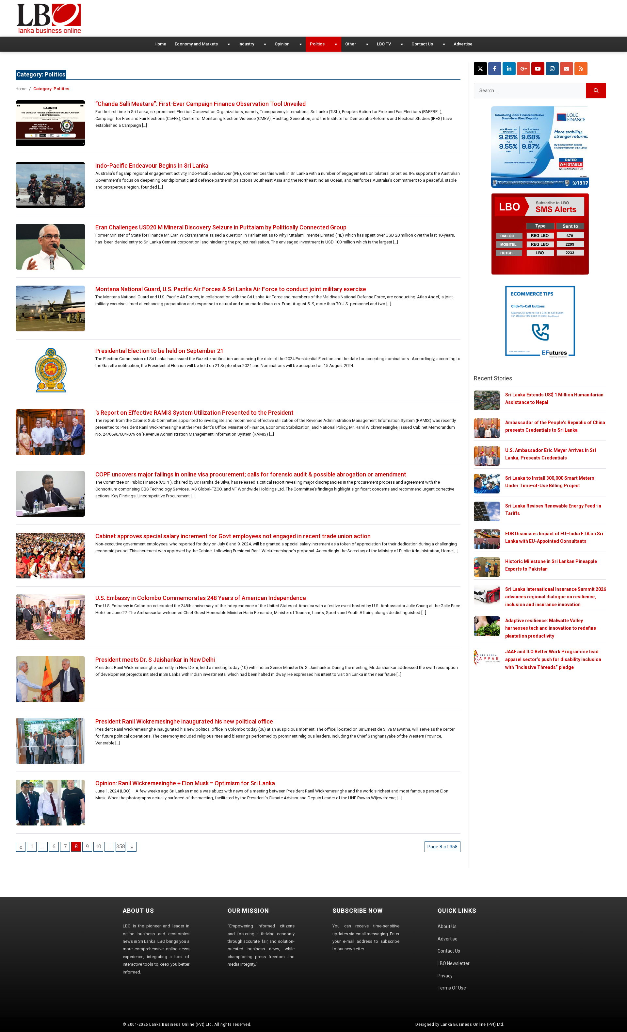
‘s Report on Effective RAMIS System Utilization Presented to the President (194, 412)
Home (160, 44)
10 (98, 846)
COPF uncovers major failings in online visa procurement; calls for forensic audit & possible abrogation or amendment (250, 474)
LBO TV (384, 44)
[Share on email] (566, 68)
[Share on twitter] (480, 68)
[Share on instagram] (552, 68)
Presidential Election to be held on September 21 (159, 350)
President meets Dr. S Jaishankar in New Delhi (155, 659)
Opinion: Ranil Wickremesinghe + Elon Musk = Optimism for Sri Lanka (185, 783)
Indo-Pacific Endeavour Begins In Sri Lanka (151, 165)
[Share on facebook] (494, 68)
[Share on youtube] (537, 68)
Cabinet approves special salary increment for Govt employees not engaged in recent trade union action (233, 536)
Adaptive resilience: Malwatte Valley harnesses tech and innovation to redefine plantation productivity (550, 628)
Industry (246, 44)
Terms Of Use (452, 987)
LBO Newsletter (454, 963)
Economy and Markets (196, 44)
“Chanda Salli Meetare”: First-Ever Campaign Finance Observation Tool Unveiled (200, 103)
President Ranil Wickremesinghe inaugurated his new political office (184, 721)
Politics (317, 44)
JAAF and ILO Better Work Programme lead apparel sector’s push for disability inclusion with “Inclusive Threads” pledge (553, 659)
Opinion (282, 44)
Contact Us (422, 44)
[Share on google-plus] (523, 68)
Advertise (463, 44)
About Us (447, 926)
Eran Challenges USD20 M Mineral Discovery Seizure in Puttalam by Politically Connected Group (220, 227)
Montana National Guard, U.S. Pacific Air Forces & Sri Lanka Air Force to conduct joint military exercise (230, 289)
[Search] (596, 90)
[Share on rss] (580, 68)
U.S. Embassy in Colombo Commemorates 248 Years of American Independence (200, 597)
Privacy (445, 975)
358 (120, 846)
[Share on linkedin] (509, 68)
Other (350, 44)
